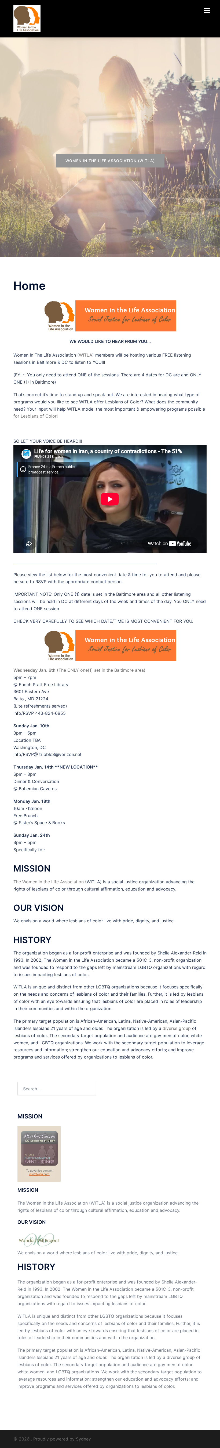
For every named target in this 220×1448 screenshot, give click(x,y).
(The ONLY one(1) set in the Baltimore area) (79, 670)
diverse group (177, 1028)
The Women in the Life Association (48, 881)
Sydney (83, 1439)
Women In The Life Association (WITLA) (110, 160)
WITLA (85, 355)
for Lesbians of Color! (35, 416)
